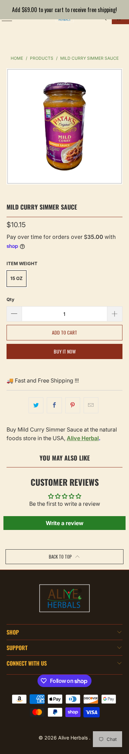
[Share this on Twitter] (36, 405)
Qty (10, 299)
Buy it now (65, 351)
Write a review (65, 523)
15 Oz (16, 278)
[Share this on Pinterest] (72, 405)
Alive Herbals (73, 738)
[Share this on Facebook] (54, 405)
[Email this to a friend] (91, 405)
